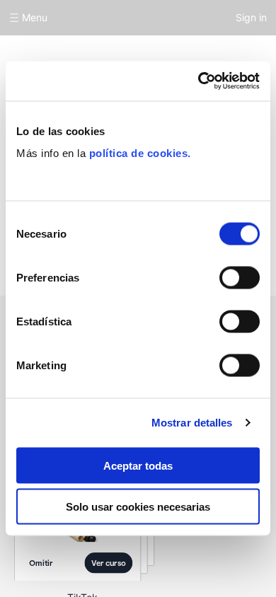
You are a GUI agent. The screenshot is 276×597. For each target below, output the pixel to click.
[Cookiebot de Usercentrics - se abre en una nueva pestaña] (198, 81)
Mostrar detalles (192, 423)
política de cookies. (140, 153)
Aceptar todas (138, 465)
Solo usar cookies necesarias (138, 507)
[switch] (239, 277)
